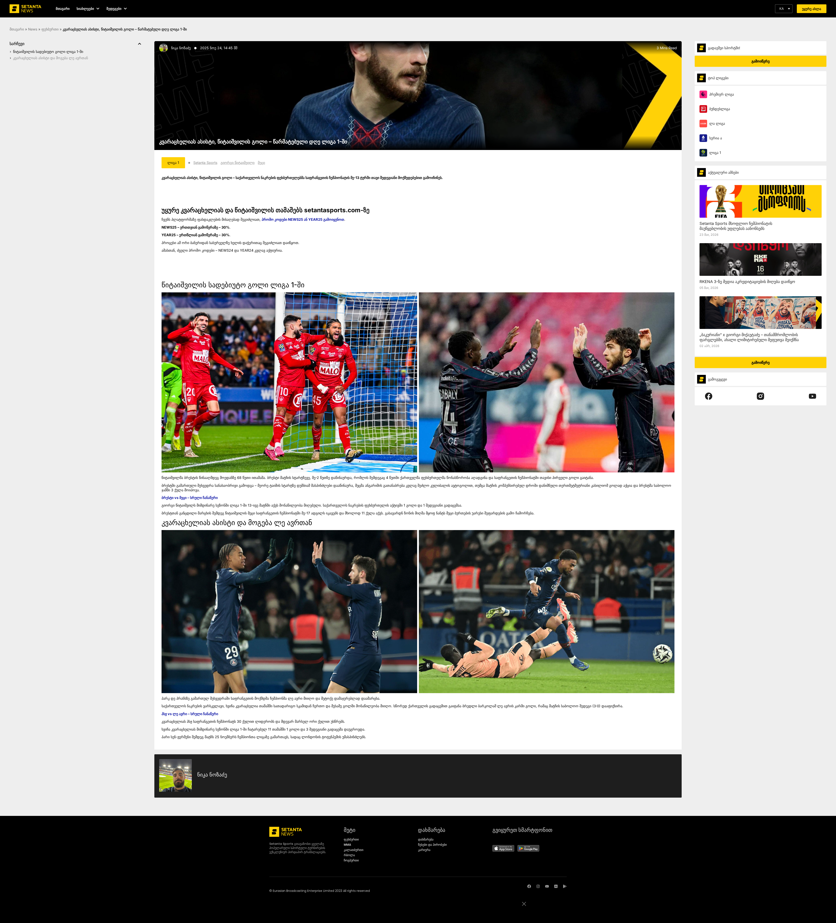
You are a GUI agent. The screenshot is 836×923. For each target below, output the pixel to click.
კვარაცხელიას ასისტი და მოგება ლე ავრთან (50, 58)
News (32, 29)
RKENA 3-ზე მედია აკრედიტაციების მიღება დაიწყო (747, 281)
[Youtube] (547, 886)
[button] (783, 8)
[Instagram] (538, 886)
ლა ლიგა (717, 123)
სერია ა (715, 138)
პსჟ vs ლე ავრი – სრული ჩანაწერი (190, 714)
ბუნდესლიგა (719, 109)
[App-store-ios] (556, 886)
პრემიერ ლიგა (721, 94)
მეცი (261, 162)
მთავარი (17, 29)
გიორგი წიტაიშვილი (238, 162)
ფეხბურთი (50, 29)
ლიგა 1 (715, 152)
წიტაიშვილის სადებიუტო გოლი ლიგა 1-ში (48, 51)
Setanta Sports (205, 162)
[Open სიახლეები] (97, 8)
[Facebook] (529, 886)
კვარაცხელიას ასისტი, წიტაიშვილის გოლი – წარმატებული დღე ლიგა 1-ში (253, 141)
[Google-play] (565, 886)
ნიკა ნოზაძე (181, 48)
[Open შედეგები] (125, 8)
